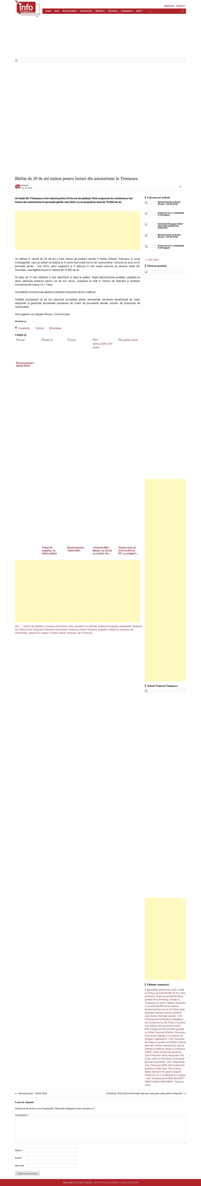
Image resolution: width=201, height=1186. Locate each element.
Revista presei (69, 11)
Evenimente (127, 11)
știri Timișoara (85, 632)
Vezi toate (153, 259)
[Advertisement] (100, 38)
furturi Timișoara (34, 629)
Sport (139, 11)
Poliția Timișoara (88, 629)
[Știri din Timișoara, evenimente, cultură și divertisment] (27, 16)
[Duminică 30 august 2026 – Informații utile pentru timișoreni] (150, 228)
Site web (19, 1165)
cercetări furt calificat (85, 626)
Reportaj (100, 11)
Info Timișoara (86, 1182)
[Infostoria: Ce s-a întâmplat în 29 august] (150, 250)
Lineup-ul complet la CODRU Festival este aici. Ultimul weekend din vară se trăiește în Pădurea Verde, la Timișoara (165, 1045)
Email (18, 1158)
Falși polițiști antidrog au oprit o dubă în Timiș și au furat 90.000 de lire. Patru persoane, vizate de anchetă (165, 993)
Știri (57, 11)
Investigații (86, 11)
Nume (19, 1150)
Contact (180, 6)
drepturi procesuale (108, 626)
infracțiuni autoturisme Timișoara (61, 629)
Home (48, 11)
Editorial (113, 11)
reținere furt (34, 632)
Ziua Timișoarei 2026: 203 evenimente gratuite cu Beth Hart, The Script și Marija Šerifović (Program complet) (165, 1068)
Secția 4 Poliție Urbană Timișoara (59, 632)
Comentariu (22, 1115)
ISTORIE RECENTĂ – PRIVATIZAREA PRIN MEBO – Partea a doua (165, 1081)
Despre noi (169, 6)
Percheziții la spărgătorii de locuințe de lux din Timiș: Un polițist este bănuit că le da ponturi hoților (165, 1022)
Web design (67, 1182)
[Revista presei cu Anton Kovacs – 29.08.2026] (150, 239)
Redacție (24, 185)
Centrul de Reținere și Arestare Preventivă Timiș (48, 626)
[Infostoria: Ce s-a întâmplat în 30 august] (150, 217)
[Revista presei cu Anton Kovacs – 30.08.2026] (150, 206)
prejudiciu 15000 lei (108, 629)
